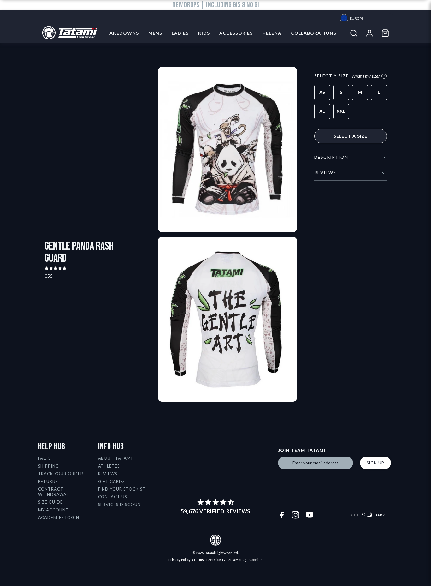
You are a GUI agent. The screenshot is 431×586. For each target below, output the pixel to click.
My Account (53, 509)
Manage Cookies (249, 560)
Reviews (108, 473)
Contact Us (112, 496)
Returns (48, 481)
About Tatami (115, 458)
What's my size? (365, 76)
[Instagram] (295, 515)
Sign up (375, 462)
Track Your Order (61, 473)
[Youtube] (309, 515)
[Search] (354, 33)
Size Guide (50, 502)
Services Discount (121, 504)
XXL (341, 111)
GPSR (228, 560)
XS (322, 92)
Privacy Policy (179, 560)
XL (322, 111)
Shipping (48, 466)
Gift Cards (111, 481)
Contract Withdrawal (53, 492)
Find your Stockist (122, 489)
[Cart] (385, 33)
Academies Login (59, 517)
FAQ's (44, 458)
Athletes (109, 466)
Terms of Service (207, 560)
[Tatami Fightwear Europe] (67, 33)
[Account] (369, 33)
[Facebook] (282, 515)
